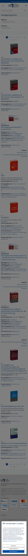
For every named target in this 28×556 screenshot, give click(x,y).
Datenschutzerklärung (10, 541)
